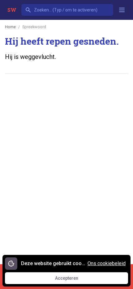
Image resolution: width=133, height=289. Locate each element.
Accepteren (72, 280)
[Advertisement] (66, 150)
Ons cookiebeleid (107, 263)
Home (10, 26)
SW (11, 10)
